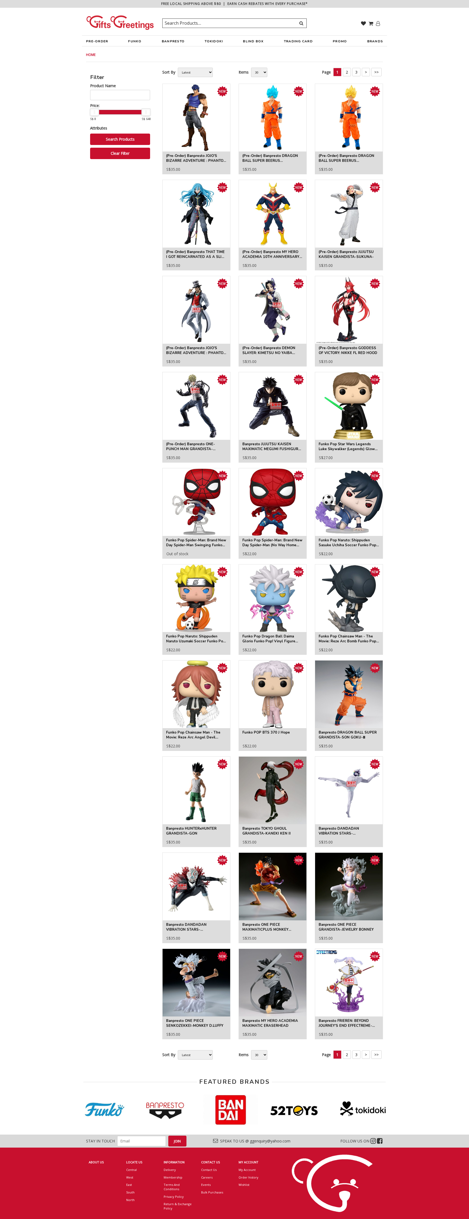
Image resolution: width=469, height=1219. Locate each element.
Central (131, 1170)
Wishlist (244, 1185)
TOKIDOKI (214, 41)
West (129, 1177)
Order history (248, 1177)
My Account (247, 1170)
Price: (95, 105)
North (130, 1200)
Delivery (170, 1170)
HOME (91, 54)
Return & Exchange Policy (178, 1206)
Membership (173, 1177)
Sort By (168, 72)
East (129, 1185)
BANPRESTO (173, 41)
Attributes (98, 128)
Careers (207, 1177)
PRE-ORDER (97, 41)
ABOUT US (96, 1162)
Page (326, 72)
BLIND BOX (253, 41)
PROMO (340, 41)
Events (206, 1185)
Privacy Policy (174, 1197)
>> (376, 72)
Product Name (103, 85)
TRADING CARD (298, 41)
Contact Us (209, 1170)
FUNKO (134, 41)
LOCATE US (134, 1162)
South (130, 1192)
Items (244, 72)
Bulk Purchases (212, 1192)
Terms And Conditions (172, 1187)
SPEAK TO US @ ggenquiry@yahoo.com (254, 1141)
